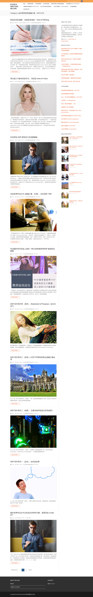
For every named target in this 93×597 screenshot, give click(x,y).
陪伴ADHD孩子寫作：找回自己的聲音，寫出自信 (71, 60)
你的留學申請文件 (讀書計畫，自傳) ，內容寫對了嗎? (31, 194)
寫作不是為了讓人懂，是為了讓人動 (70, 81)
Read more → (15, 71)
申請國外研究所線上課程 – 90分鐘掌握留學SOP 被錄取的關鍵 (32, 250)
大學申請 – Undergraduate (68, 100)
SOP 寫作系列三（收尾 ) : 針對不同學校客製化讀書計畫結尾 (32, 358)
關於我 (12, 583)
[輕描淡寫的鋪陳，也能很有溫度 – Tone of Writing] (33, 41)
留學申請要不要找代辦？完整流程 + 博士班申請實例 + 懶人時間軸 (72, 70)
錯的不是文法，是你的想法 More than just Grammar (71, 111)
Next (30, 570)
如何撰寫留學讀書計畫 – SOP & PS (70, 90)
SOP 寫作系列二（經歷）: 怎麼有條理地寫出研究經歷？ (32, 410)
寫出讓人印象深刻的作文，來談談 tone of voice (29, 78)
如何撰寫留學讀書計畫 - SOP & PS (39, 22)
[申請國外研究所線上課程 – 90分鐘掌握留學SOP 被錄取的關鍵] (33, 272)
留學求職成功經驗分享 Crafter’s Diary (71, 115)
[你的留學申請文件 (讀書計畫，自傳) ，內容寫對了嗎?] (33, 215)
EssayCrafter (14, 22)
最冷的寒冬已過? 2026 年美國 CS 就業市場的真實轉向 (71, 49)
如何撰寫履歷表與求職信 (67, 93)
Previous (14, 570)
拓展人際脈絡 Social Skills (68, 125)
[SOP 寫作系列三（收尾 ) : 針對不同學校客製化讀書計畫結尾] (33, 380)
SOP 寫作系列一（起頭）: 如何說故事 (25, 462)
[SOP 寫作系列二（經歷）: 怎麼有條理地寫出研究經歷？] (33, 431)
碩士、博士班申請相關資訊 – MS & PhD (71, 97)
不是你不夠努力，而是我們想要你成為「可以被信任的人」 (71, 65)
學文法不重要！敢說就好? (68, 74)
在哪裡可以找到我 (15, 587)
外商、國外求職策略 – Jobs (68, 103)
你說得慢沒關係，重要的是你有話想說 (71, 78)
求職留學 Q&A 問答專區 (67, 107)
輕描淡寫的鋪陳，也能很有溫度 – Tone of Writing (29, 20)
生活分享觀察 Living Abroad (68, 129)
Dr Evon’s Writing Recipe (73, 1)
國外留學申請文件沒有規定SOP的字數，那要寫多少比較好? (32, 514)
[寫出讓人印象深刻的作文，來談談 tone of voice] (33, 99)
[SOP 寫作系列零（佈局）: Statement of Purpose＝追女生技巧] (33, 327)
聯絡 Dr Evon (51, 583)
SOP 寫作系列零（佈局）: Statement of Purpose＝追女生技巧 (33, 305)
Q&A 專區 (28, 517)
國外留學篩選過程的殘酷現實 (75, 191)
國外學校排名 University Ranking (70, 122)
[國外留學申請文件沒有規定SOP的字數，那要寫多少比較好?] (33, 536)
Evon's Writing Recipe (14, 6)
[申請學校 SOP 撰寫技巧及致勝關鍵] (33, 158)
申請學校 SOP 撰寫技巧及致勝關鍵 (23, 137)
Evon (12, 81)
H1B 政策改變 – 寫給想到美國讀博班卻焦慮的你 (71, 54)
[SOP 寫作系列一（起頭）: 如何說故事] (33, 483)
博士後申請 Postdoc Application (70, 119)
